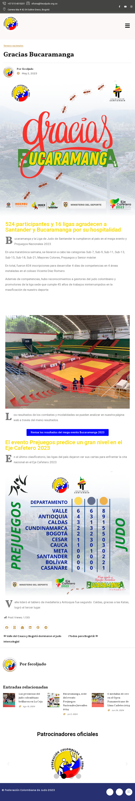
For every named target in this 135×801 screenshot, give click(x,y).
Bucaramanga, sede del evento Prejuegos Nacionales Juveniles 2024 (75, 701)
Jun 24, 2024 (118, 710)
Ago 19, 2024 (29, 706)
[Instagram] (131, 6)
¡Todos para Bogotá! (81, 636)
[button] (8, 764)
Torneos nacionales (13, 46)
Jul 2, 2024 (72, 714)
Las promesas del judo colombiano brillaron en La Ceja (31, 697)
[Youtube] (125, 6)
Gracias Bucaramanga (39, 55)
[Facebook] (119, 6)
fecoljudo (27, 69)
